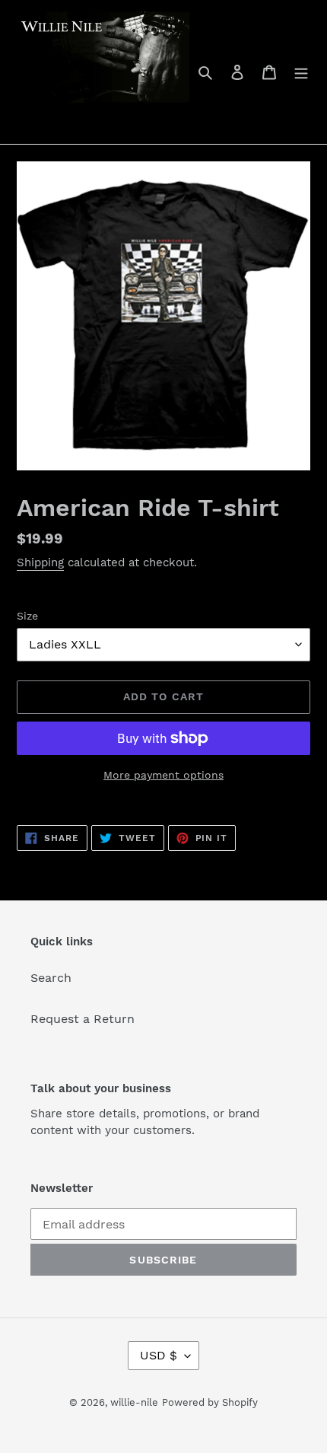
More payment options (163, 775)
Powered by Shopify (210, 1402)
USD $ (158, 1355)
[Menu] (301, 71)
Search (50, 977)
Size (27, 616)
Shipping (40, 562)
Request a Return (82, 1019)
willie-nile (134, 1402)
